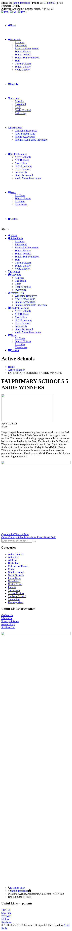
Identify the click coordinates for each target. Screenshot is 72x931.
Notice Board (15, 584)
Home (13, 25)
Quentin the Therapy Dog (15, 534)
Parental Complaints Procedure (31, 139)
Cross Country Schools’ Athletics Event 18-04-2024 (28, 537)
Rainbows (6, 922)
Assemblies (21, 163)
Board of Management (27, 48)
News (13, 192)
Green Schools (22, 169)
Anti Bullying (22, 160)
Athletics (19, 101)
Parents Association (25, 136)
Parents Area (16, 127)
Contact (14, 219)
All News (20, 195)
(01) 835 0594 (17, 887)
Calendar (14, 84)
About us (19, 42)
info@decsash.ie (21, 2)
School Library (23, 66)
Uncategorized (15, 602)
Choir (18, 107)
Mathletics (6, 618)
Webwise (6, 916)
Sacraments (21, 172)
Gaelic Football (23, 110)
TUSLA (5, 909)
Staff (17, 60)
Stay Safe (6, 913)
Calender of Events (18, 566)
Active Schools (23, 157)
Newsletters (21, 204)
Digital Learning (23, 166)
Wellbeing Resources (26, 130)
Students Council (24, 175)
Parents (12, 587)
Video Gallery (22, 69)
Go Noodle (7, 615)
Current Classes (23, 63)
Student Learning (18, 154)
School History (23, 51)
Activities (14, 98)
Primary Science (10, 621)
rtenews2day (8, 624)
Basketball (20, 104)
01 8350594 (50, 2)
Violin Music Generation (28, 178)
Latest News (14, 578)
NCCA (5, 919)
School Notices (23, 198)
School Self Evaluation (27, 57)
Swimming (20, 113)
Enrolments (21, 45)
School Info (15, 39)
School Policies (23, 54)
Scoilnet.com (8, 627)
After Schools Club (25, 133)
